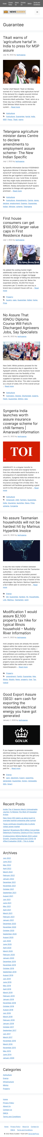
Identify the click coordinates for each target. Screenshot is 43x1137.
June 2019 (7, 982)
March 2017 (7, 1037)
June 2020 (7, 944)
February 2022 (9, 875)
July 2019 (7, 979)
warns (20, 120)
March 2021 (7, 913)
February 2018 (8, 1020)
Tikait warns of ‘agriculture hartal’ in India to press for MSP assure (21, 43)
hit (27, 597)
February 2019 (9, 996)
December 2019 (9, 962)
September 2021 (9, 893)
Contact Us (7, 1110)
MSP (5, 120)
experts (35, 396)
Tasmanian (19, 600)
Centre (30, 200)
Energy (9, 594)
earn (8, 778)
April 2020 (7, 948)
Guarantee (20, 116)
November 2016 (9, 1041)
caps (14, 300)
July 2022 (7, 858)
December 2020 (9, 924)
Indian (5, 207)
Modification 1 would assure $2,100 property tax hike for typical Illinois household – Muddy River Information (20, 622)
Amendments (21, 200)
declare (6, 203)
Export (22, 778)
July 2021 (7, 900)
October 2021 (8, 889)
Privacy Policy (8, 1103)
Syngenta (14, 506)
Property (9, 297)
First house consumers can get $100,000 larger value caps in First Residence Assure (21, 226)
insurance (12, 503)
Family (19, 676)
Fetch (5, 399)
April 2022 (7, 869)
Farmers (23, 500)
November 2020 (9, 927)
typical (5, 683)
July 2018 (7, 1013)
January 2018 (8, 1024)
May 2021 (7, 906)
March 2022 (8, 872)
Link (4, 600)
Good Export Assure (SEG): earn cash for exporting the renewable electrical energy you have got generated (19, 705)
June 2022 (7, 862)
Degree (18, 396)
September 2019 (9, 972)
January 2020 (8, 958)
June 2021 (7, 903)
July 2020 (7, 941)
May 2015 (7, 1051)
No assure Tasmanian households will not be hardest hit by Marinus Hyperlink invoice (21, 524)
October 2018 (8, 1006)
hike (34, 676)
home (35, 300)
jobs (26, 399)
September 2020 (10, 934)
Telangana (28, 207)
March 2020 (8, 951)
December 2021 (9, 882)
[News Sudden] (14, 12)
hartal (27, 116)
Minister (12, 207)
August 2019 (8, 975)
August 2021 (8, 896)
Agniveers (10, 396)
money (24, 781)
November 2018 (9, 1003)
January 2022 (8, 879)
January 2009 (8, 1058)
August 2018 (8, 1010)
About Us (7, 1106)
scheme (19, 207)
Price (5, 303)
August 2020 (8, 937)
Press (10, 120)
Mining (5, 1085)
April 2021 (7, 910)
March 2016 (7, 1044)
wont (26, 600)
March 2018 (7, 1017)
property (24, 679)
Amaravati (10, 500)
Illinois (5, 679)
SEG (4, 784)
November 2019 (9, 965)
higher (29, 300)
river (30, 679)
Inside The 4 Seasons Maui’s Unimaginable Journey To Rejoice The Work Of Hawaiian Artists (20, 812)
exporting (29, 778)
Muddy (11, 679)
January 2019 (8, 999)
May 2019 (7, 986)
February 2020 (9, 955)
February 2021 (8, 917)
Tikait (15, 120)
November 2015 (9, 1048)
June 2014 (7, 1055)
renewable (32, 781)
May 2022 (7, 865)
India (33, 116)
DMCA (30, 3)
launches (20, 503)
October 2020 (8, 931)
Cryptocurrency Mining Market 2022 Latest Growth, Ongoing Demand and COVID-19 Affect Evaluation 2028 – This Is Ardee (20, 838)
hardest (22, 597)
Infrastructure (8, 1082)
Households (34, 597)
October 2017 (8, 1027)
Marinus (10, 600)
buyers (9, 300)
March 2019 (7, 993)
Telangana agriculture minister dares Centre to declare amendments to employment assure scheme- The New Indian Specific (20, 144)
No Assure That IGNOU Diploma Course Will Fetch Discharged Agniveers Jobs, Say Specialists (21, 323)
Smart (9, 784)
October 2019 (8, 968)
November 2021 (9, 886)
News (27, 503)
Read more (15, 107)
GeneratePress (33, 1134)
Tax (34, 679)
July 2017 (7, 1034)
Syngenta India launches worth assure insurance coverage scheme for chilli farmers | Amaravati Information (21, 421)
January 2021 (8, 920)
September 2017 (9, 1030)
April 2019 (7, 989)
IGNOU (20, 399)
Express (24, 203)
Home (4, 3)
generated (7, 781)
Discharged (26, 396)
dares (36, 200)
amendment (11, 676)
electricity (14, 778)
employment (15, 203)
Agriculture (10, 113)
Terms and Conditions (12, 1117)
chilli (17, 500)
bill (7, 597)
